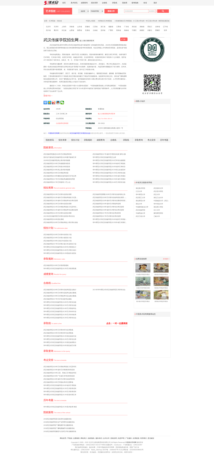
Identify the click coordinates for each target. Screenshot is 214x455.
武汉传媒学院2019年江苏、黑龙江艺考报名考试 (59, 373)
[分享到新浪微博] (54, 102)
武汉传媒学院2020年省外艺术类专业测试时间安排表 (111, 200)
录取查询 (139, 140)
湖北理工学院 (158, 207)
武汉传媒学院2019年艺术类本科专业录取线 (58, 333)
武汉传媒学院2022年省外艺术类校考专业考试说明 (60, 200)
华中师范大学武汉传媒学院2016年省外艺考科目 (109, 166)
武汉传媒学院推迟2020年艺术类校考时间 (57, 154)
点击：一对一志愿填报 (117, 323)
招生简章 (94, 3)
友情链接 (136, 438)
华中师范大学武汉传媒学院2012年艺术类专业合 (59, 318)
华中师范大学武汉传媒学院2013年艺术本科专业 (59, 311)
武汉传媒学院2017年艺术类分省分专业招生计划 (59, 244)
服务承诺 (99, 438)
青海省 (118, 30)
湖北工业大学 (158, 197)
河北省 (64, 30)
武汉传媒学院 (140, 210)
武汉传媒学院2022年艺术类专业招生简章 (57, 204)
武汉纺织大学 (158, 188)
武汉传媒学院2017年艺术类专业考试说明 (107, 216)
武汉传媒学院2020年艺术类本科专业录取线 (58, 330)
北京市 (48, 27)
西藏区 (157, 30)
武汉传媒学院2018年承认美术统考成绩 (56, 170)
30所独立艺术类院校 (105, 21)
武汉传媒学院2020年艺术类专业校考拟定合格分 (59, 290)
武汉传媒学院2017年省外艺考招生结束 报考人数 (109, 154)
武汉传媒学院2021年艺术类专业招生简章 (57, 213)
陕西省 (79, 30)
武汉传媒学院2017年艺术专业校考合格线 (57, 299)
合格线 (104, 3)
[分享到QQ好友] (58, 102)
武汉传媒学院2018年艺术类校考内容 (55, 173)
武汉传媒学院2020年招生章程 (53, 219)
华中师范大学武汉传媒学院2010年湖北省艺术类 (59, 345)
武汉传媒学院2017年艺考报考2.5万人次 (56, 182)
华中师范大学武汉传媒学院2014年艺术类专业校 (109, 182)
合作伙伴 (106, 438)
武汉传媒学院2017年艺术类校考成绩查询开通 (59, 179)
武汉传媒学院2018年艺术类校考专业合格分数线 (59, 296)
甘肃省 (87, 30)
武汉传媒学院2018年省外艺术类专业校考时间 (59, 379)
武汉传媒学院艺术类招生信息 (80, 133)
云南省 (95, 30)
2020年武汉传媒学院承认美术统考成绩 (56, 160)
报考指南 (135, 3)
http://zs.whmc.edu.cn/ (105, 118)
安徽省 (87, 27)
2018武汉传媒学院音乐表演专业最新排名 (57, 419)
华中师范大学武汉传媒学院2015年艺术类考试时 (59, 388)
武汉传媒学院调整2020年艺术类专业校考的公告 (109, 194)
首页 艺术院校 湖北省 (53, 21)
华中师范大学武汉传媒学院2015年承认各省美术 (109, 170)
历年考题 (164, 140)
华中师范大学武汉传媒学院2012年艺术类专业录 (59, 339)
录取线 (114, 3)
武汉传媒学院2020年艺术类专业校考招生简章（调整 (111, 197)
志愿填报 (76, 438)
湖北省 (134, 27)
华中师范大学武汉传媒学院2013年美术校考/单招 (60, 407)
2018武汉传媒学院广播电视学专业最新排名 (58, 425)
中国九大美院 (90, 21)
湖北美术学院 (140, 188)
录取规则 (88, 140)
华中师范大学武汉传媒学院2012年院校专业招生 (59, 253)
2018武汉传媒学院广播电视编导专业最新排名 (59, 428)
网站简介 (84, 438)
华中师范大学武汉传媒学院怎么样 (104, 157)
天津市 (56, 27)
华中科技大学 (158, 204)
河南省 (71, 27)
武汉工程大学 (140, 216)
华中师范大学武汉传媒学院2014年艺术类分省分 (59, 250)
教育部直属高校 (163, 21)
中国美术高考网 (53, 133)
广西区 (110, 30)
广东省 (126, 27)
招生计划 (75, 140)
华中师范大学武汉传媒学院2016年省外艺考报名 (109, 163)
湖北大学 (139, 204)
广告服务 (129, 438)
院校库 (124, 3)
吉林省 (157, 27)
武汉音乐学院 (158, 191)
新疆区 (142, 30)
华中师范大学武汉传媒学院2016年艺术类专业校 (59, 302)
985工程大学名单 (151, 21)
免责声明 (121, 438)
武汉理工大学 (140, 197)
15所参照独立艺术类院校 (123, 21)
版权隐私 (91, 438)
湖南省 (142, 27)
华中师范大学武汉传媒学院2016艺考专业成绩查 (109, 160)
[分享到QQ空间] (49, 102)
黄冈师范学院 (158, 213)
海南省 (126, 30)
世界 (165, 30)
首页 (64, 3)
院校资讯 (50, 140)
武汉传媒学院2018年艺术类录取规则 (55, 265)
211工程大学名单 (139, 21)
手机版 (69, 438)
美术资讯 (74, 3)
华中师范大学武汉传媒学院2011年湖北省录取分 (59, 342)
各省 (145, 3)
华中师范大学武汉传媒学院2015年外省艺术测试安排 (111, 222)
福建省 (110, 27)
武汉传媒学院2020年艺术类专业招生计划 (57, 234)
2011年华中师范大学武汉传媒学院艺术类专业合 (109, 290)
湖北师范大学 (140, 201)
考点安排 (151, 140)
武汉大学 (157, 194)
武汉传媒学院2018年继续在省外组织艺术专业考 (59, 176)
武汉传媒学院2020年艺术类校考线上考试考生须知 (60, 222)
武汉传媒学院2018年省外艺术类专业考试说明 (108, 207)
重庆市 (56, 30)
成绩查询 (84, 3)
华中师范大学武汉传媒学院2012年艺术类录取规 (59, 268)
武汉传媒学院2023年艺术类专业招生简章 (57, 194)
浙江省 (103, 27)
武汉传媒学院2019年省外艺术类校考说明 (107, 204)
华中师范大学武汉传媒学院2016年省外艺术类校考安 (111, 219)
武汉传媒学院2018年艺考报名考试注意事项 (58, 382)
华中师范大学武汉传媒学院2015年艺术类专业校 (109, 173)
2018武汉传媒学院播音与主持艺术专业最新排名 (59, 431)
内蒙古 (149, 30)
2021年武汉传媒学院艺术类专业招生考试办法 (59, 216)
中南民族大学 (140, 213)
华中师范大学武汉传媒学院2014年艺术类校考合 (59, 308)
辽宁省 (165, 27)
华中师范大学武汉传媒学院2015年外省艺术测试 (109, 176)
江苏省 (95, 27)
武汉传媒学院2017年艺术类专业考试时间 (107, 213)
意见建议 (151, 438)
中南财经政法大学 (142, 207)
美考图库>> (166, 259)
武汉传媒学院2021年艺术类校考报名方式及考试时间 (61, 207)
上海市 (64, 27)
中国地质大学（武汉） (161, 201)
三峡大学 (157, 216)
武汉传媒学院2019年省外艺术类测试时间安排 (59, 370)
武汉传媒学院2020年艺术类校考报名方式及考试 (59, 366)
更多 (155, 3)
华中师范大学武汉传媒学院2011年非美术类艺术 (59, 395)
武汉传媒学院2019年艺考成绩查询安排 (56, 163)
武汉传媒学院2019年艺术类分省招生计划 (57, 238)
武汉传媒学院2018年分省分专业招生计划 (57, 241)
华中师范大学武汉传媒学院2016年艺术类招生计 (59, 247)
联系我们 (143, 438)
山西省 (71, 30)
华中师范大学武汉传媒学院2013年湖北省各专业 (59, 336)
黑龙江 (149, 27)
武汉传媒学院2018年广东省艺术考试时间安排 (59, 376)
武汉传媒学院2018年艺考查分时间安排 (56, 166)
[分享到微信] (62, 102)
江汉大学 (139, 191)
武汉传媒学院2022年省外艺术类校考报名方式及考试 (61, 197)
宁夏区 (134, 30)
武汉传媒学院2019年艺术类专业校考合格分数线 (59, 293)
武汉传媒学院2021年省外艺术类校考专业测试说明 (60, 210)
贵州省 (103, 30)
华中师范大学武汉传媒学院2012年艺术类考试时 (59, 391)
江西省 (118, 27)
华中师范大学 (140, 194)
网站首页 (63, 438)
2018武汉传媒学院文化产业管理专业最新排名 (59, 422)
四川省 (48, 30)
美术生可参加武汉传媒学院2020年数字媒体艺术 (59, 157)
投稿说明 (114, 438)
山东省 (79, 27)
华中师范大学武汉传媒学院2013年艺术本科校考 (59, 314)
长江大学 (157, 210)
